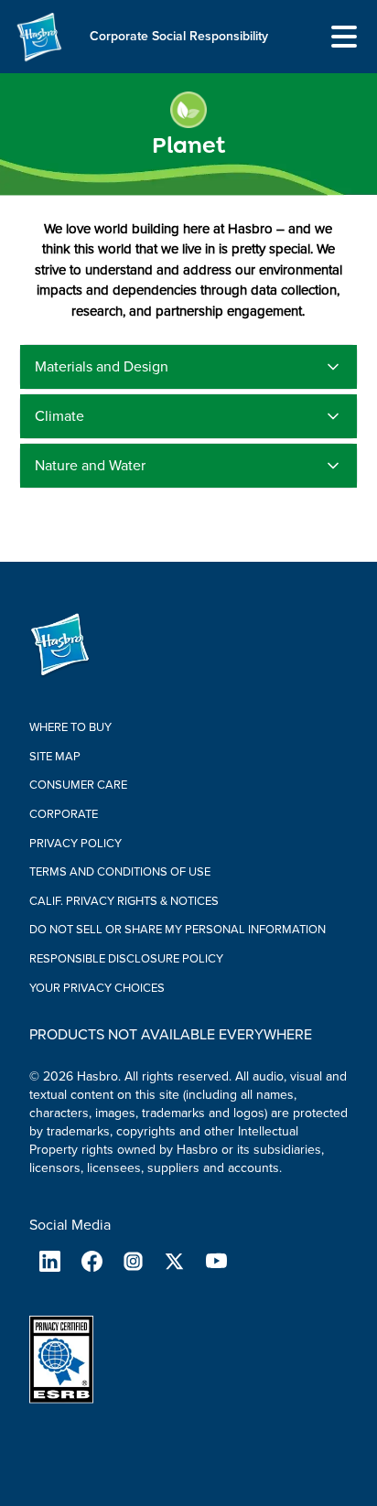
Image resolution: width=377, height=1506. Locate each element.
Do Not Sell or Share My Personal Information (177, 929)
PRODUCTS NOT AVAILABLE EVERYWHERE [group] (170, 1035)
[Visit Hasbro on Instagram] (133, 1261)
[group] (188, 127)
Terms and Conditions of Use (119, 872)
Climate (59, 416)
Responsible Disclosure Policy (126, 959)
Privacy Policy (75, 843)
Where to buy (70, 727)
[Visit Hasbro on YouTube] (216, 1261)
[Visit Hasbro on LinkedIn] (49, 1261)
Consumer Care (78, 785)
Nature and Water (90, 466)
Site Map (55, 756)
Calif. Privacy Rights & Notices (124, 901)
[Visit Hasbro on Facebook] (91, 1261)
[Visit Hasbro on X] (174, 1261)
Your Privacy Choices (97, 988)
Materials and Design (101, 367)
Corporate (63, 814)
